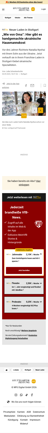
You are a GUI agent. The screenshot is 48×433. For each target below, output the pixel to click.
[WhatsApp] (21, 395)
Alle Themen (28, 18)
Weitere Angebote (29, 331)
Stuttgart (8, 18)
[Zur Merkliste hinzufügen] (44, 85)
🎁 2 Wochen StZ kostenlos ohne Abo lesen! (24, 2)
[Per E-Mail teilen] (32, 85)
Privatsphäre (9, 412)
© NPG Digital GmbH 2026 (24, 387)
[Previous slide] (34, 110)
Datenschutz (39, 412)
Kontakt (24, 420)
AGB (29, 412)
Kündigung (13, 420)
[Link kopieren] (21, 85)
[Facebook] (32, 395)
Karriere (21, 412)
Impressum (35, 420)
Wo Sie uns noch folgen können (26, 402)
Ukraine (17, 18)
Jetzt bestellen (24, 270)
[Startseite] (6, 370)
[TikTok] (27, 395)
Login (43, 9)
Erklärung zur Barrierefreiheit (30, 416)
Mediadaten (9, 416)
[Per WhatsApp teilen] (37, 85)
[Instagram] (16, 395)
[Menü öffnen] (3, 9)
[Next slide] (40, 110)
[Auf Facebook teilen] (26, 85)
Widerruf (24, 423)
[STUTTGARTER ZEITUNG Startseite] (24, 9)
